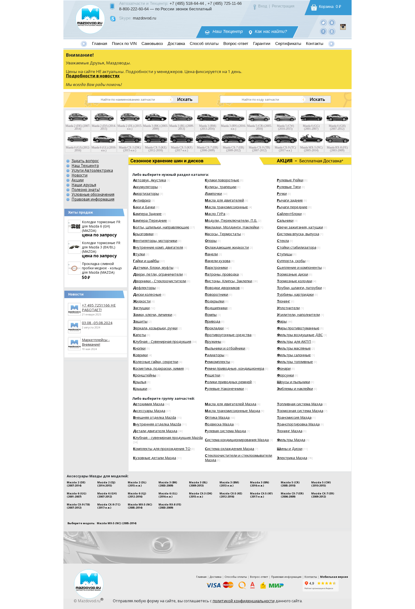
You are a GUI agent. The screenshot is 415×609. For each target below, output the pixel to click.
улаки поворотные (222, 180)
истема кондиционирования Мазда (237, 439)
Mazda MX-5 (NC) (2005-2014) (116, 523)
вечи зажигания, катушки (300, 227)
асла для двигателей (224, 200)
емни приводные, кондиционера (234, 368)
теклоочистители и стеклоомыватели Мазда (238, 457)
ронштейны (144, 375)
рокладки (214, 328)
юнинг (283, 301)
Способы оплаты (236, 576)
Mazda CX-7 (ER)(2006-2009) (292, 495)
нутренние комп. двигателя (158, 247)
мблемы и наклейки (295, 388)
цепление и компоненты (299, 267)
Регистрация (283, 6)
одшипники (216, 307)
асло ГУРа (215, 213)
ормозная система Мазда (300, 410)
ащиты (140, 321)
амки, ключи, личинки (152, 314)
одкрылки (214, 301)
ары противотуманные (298, 328)
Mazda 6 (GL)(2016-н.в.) (168, 495)
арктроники (216, 267)
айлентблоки (289, 213)
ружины (213, 341)
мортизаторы (146, 193)
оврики (140, 354)
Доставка (176, 43)
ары (282, 321)
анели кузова (217, 260)
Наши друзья (84, 184)
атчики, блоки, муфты (153, 267)
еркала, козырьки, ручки (155, 328)
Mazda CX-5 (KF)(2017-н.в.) (261, 495)
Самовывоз (152, 43)
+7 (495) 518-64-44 (187, 3)
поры (211, 240)
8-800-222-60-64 (134, 8)
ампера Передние (150, 220)
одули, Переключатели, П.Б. (231, 220)
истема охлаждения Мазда (229, 448)
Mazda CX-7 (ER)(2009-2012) (322, 495)
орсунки (285, 375)
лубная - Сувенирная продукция (162, 341)
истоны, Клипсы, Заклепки (228, 280)
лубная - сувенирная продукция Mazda (168, 437)
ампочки (213, 193)
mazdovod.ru (144, 18)
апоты (139, 334)
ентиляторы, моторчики (155, 240)
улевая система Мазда (225, 430)
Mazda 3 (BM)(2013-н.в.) (229, 483)
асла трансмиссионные (226, 206)
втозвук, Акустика (149, 180)
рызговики (143, 233)
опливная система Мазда (300, 403)
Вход (262, 6)
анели (211, 254)
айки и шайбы (146, 260)
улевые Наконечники (224, 388)
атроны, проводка (222, 274)
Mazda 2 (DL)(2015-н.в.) (137, 483)
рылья (139, 381)
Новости (79, 175)
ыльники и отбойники (225, 348)
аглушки (141, 307)
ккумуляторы (145, 186)
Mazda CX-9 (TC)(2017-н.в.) (108, 506)
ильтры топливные (295, 361)
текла (283, 240)
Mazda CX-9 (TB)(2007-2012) (78, 506)
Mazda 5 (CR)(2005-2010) (290, 483)
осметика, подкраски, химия (158, 368)
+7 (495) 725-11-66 (225, 3)
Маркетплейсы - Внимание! (96, 342)
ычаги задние (290, 200)
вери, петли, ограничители (158, 274)
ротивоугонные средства (228, 334)
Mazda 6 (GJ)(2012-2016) (137, 495)
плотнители (288, 307)
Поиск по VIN (124, 43)
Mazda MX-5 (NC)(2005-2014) (140, 506)
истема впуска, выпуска (298, 233)
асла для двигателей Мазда (230, 403)
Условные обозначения (93, 194)
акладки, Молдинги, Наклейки (232, 227)
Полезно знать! (86, 189)
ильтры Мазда (291, 439)
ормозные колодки (294, 280)
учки (282, 193)
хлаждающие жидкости (227, 247)
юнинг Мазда (289, 430)
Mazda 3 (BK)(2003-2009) (168, 483)
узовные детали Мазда (154, 457)
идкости (142, 301)
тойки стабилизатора (296, 247)
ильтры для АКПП (294, 341)
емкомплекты (217, 361)
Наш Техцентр (228, 31)
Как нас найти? (271, 31)
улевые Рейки (290, 180)
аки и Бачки (144, 206)
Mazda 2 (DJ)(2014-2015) (106, 483)
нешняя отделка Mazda (154, 417)
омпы (211, 314)
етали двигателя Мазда (155, 430)
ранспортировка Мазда (298, 424)
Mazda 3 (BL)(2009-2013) (198, 483)
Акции (78, 180)
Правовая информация (93, 199)
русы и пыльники (293, 381)
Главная (99, 43)
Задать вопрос (85, 160)
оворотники (216, 294)
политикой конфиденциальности (244, 600)
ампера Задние (147, 213)
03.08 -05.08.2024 (97, 322)
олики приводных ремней (228, 381)
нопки (139, 348)
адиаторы (214, 354)
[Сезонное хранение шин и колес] (152, 161)
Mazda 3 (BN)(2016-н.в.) (259, 483)
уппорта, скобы (291, 260)
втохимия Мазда (148, 403)
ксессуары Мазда (149, 410)
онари (284, 368)
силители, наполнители (298, 314)
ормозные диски (292, 274)
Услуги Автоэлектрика (92, 170)
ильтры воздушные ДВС (300, 334)
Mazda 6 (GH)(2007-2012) (107, 495)
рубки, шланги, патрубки (299, 287)
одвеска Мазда (219, 424)
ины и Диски (289, 448)
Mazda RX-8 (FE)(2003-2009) (170, 506)
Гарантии (261, 43)
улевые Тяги (289, 186)
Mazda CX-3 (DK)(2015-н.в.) (200, 495)
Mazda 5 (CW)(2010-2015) (321, 483)
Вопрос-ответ (235, 43)
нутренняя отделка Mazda (157, 424)
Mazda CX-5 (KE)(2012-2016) (231, 495)
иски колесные (147, 294)
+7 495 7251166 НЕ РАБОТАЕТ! (99, 307)
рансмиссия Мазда (294, 417)
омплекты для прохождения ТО (161, 448)
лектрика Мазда (292, 457)
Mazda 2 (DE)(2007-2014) (76, 483)
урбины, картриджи (295, 294)
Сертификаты (288, 43)
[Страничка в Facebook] (323, 31)
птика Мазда (217, 417)
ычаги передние (292, 206)
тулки (139, 254)
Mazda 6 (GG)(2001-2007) (76, 495)
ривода (212, 321)
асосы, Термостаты (223, 233)
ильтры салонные (294, 354)
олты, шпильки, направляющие (161, 227)
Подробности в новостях (93, 76)
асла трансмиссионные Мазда (232, 410)
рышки (140, 388)
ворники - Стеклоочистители (159, 280)
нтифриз (142, 200)
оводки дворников (222, 287)
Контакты (314, 43)
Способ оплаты (204, 43)
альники (285, 220)
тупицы (284, 254)
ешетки (212, 375)
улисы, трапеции (220, 186)
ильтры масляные (294, 348)
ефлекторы (144, 287)
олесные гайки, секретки (155, 361)
